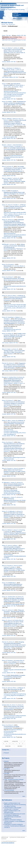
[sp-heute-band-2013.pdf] (23, 606)
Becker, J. (22, 85)
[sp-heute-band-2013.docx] (16, 606)
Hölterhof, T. (10, 48)
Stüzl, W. (12, 449)
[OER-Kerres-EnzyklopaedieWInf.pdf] (16, 99)
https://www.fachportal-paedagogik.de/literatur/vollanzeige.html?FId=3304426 (14, 157)
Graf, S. (14, 626)
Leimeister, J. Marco (18, 86)
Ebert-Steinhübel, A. (18, 145)
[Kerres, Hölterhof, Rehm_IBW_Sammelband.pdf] (16, 61)
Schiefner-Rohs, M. (13, 377)
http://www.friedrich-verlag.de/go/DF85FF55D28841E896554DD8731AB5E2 (15, 556)
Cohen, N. (18, 69)
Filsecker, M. (5, 363)
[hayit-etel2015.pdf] (16, 138)
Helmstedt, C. (7, 318)
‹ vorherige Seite (15, 741)
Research (6, 752)
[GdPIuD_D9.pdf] (16, 672)
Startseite (3, 24)
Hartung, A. (10, 383)
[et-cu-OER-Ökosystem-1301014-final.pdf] (16, 559)
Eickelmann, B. (7, 626)
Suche (6, 31)
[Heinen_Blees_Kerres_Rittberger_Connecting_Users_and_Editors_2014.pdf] (16, 435)
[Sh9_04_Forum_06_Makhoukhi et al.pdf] (16, 494)
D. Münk (17, 52)
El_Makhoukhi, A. (6, 482)
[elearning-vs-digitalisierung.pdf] (16, 198)
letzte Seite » (20, 746)
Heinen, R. (4, 204)
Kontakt (4, 838)
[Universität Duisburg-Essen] (20, 16)
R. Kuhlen (21, 662)
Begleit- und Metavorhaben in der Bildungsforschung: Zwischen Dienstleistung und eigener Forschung (15, 805)
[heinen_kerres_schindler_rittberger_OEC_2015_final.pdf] (16, 310)
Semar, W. (6, 663)
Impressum (4, 837)
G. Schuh (19, 323)
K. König (20, 104)
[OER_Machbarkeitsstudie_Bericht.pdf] (19, 77)
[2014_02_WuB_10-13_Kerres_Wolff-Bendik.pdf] (16, 590)
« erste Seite (6, 741)
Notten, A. (9, 349)
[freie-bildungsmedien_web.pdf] (23, 460)
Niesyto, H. (16, 383)
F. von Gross (16, 266)
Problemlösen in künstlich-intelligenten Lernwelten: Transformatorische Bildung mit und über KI (14, 826)
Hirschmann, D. (10, 68)
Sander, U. (7, 267)
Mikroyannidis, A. (12, 124)
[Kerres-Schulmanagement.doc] (16, 737)
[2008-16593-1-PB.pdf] (16, 289)
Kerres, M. (4, 48)
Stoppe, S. (9, 648)
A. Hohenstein (21, 193)
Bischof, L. (4, 145)
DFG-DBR (6, 773)
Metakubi (6, 761)
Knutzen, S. (12, 146)
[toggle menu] (26, 1)
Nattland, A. (18, 317)
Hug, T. (19, 405)
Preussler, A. (11, 264)
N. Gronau (16, 85)
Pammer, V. (19, 124)
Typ (7, 35)
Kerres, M (4, 83)
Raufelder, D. (7, 517)
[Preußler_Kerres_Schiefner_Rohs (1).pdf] (23, 392)
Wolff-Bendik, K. (6, 244)
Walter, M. (22, 52)
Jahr (10, 35)
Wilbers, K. (6, 195)
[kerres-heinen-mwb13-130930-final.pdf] (16, 460)
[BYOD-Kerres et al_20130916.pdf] (16, 635)
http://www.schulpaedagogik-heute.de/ (15, 604)
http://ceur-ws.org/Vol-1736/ (10, 137)
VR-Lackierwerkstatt (9, 790)
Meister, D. (22, 266)
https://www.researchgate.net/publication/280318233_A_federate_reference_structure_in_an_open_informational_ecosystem (15, 214)
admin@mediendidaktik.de (7, 842)
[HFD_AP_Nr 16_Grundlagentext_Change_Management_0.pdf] (16, 160)
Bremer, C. (10, 145)
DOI (3, 77)
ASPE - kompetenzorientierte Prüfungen (14, 779)
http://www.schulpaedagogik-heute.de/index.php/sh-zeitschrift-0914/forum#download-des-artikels (12, 492)
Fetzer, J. (22, 515)
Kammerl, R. (7, 451)
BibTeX (19, 35)
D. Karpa (21, 624)
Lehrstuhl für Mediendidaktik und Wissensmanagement (12, 7)
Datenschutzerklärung (17, 837)
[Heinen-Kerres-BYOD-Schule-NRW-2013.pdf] (16, 617)
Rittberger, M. (7, 69)
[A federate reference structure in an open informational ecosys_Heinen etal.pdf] (16, 217)
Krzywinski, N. (18, 146)
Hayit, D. (4, 118)
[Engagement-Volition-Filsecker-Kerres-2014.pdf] (19, 370)
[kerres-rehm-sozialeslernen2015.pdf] (19, 342)
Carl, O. (20, 118)
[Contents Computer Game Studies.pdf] (23, 652)
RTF (22, 35)
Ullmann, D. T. (9, 126)
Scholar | (4, 61)
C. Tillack (17, 515)
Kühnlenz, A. (17, 68)
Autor (4, 35)
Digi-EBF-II (7, 768)
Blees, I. (4, 68)
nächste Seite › (8, 746)
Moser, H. (6, 384)
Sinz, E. (5, 86)
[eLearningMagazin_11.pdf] (16, 698)
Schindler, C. (16, 204)
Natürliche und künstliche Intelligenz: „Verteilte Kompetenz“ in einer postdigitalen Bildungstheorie (14, 821)
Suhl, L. (10, 86)
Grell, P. (21, 383)
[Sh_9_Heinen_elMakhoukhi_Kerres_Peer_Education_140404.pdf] (16, 523)
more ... (24, 796)
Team (7, 24)
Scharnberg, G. (11, 317)
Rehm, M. (17, 48)
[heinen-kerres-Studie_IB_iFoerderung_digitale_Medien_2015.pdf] (16, 237)
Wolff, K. (10, 101)
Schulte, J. (13, 69)
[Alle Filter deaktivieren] (11, 38)
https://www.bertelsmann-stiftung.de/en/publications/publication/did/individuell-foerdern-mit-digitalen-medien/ (15, 235)
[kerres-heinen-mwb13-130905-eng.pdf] (16, 414)
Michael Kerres (12, 24)
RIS (25, 35)
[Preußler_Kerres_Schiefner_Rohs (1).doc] (16, 392)
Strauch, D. (13, 663)
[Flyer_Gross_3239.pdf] (16, 270)
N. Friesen (14, 405)
